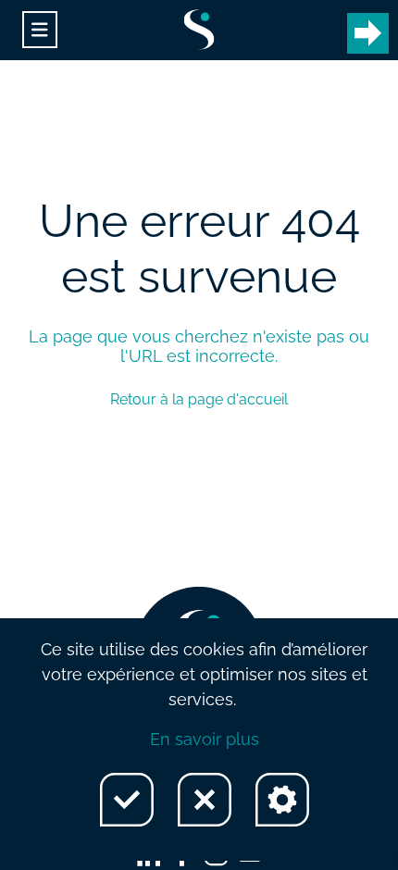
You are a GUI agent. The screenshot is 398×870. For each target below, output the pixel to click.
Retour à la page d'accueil (199, 399)
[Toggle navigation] (39, 30)
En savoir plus (204, 739)
